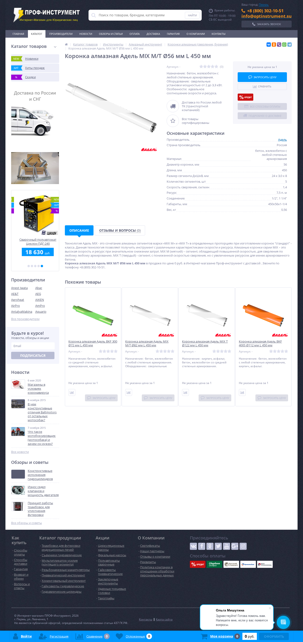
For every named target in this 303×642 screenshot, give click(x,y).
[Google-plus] (234, 546)
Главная (18, 34)
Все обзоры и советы (26, 523)
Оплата (134, 34)
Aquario (40, 311)
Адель (282, 139)
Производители (60, 34)
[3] (35, 266)
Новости (85, 34)
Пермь (264, 4)
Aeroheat (17, 300)
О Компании (196, 34)
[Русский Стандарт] (231, 564)
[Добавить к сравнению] (71, 392)
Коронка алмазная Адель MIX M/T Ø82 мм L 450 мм (147, 343)
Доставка (153, 34)
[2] (32, 266)
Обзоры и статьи (111, 34)
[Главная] (66, 44)
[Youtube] (226, 546)
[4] (38, 266)
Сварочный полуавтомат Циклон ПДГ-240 (35, 241)
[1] (28, 266)
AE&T (14, 294)
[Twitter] (218, 546)
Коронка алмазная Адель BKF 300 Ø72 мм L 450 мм (92, 343)
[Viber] (279, 44)
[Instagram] (243, 546)
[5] (42, 266)
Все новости (20, 452)
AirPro (15, 305)
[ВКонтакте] (269, 44)
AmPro (40, 305)
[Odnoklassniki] (210, 546)
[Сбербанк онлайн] (214, 564)
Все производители (25, 319)
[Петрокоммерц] (265, 564)
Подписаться (32, 355)
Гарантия (173, 34)
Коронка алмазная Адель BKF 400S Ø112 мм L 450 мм (260, 343)
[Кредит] (245, 97)
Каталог (36, 34)
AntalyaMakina (21, 311)
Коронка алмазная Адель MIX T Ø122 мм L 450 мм (205, 343)
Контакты (218, 34)
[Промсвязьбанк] (248, 564)
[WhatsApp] (284, 44)
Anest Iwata (19, 288)
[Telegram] (289, 44)
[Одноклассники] (274, 44)
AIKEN (39, 300)
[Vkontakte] (193, 546)
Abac (38, 288)
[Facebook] (201, 546)
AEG (38, 294)
